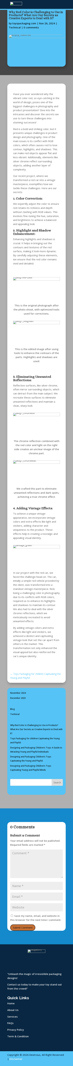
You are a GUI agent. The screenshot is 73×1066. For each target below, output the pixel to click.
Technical (15, 27)
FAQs (10, 1023)
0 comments (31, 27)
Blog (12, 709)
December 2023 (18, 698)
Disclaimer (16, 1059)
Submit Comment (23, 927)
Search (57, 782)
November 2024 (18, 692)
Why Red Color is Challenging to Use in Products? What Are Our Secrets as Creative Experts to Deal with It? (36, 729)
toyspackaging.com (24, 23)
